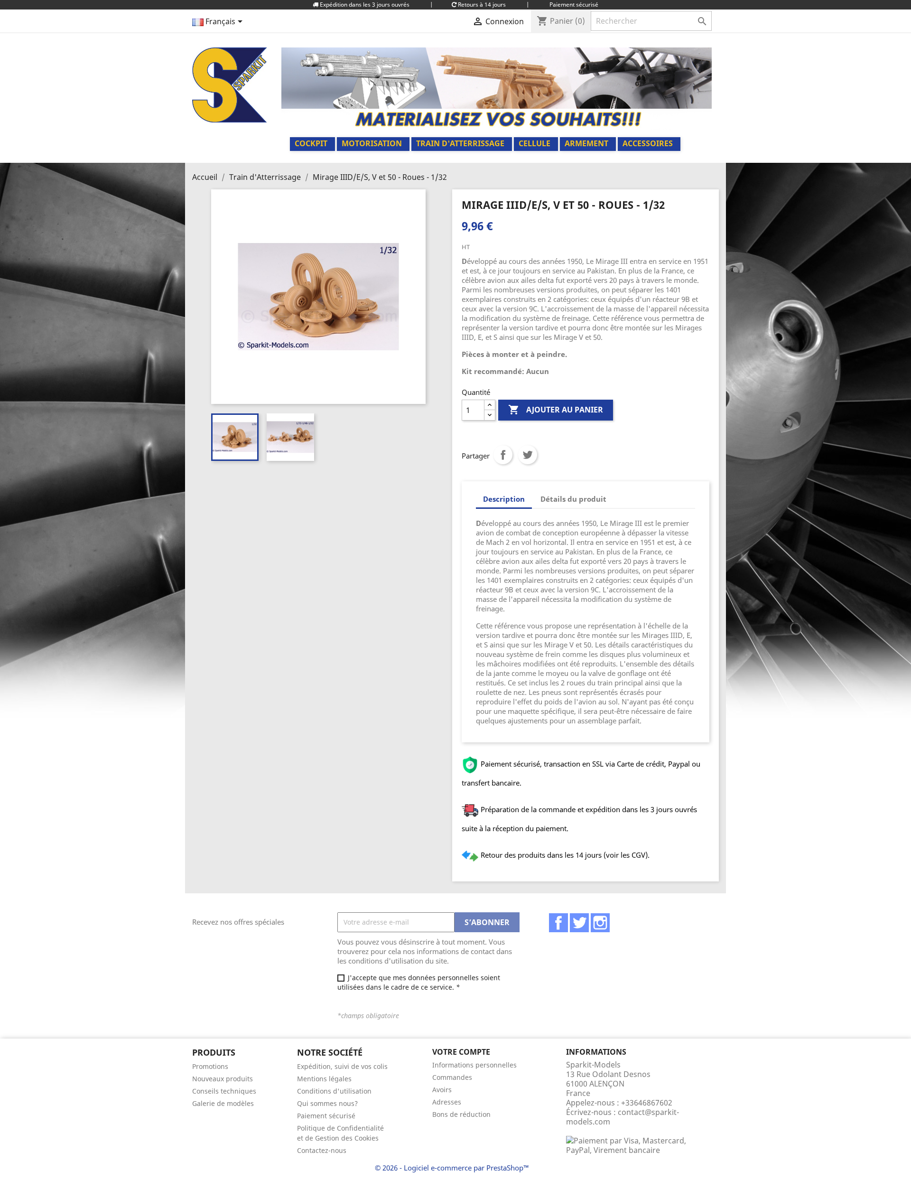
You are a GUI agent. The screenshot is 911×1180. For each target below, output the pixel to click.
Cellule (534, 143)
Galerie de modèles (223, 1103)
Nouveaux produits (222, 1078)
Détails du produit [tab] (573, 499)
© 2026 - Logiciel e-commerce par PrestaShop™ (452, 1167)
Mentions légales (324, 1078)
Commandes (452, 1077)
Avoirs (442, 1089)
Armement (586, 143)
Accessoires (648, 143)
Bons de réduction (461, 1114)
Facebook (558, 922)
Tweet (527, 454)
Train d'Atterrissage (460, 143)
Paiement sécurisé (326, 1115)
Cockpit (311, 143)
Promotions (210, 1066)
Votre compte (461, 1052)
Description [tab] (504, 499)
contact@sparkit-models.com (622, 1117)
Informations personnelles (474, 1064)
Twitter (579, 922)
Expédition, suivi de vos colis (342, 1066)
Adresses (446, 1101)
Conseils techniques (224, 1091)
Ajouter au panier (555, 409)
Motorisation (372, 143)
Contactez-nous (321, 1150)
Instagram (600, 922)
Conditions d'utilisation (334, 1091)
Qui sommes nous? (327, 1103)
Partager (502, 454)
